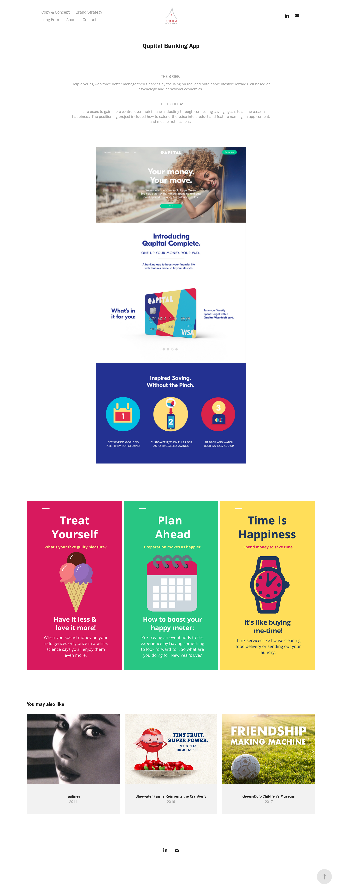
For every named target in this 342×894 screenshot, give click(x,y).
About (71, 19)
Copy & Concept (55, 12)
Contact (89, 19)
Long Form (50, 19)
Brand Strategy (89, 12)
